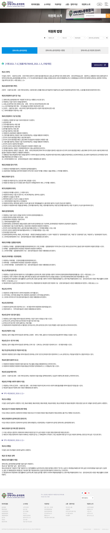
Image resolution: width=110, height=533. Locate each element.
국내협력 (68, 515)
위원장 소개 (89, 509)
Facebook (82, 493)
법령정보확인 (98, 65)
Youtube (85, 493)
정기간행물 (25, 511)
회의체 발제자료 (48, 509)
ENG (99, 4)
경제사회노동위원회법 (94, 38)
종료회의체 (4, 521)
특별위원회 (4, 509)
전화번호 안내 (97, 529)
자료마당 (58, 4)
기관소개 (64, 38)
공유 (106, 37)
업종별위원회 (5, 513)
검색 (108, 16)
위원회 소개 (86, 4)
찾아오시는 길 (90, 515)
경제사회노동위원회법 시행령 (55, 50)
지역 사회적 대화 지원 (71, 511)
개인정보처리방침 (87, 529)
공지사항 (25, 519)
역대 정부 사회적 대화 (49, 517)
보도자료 (25, 509)
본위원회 (4, 507)
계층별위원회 (5, 515)
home (44, 38)
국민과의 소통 (69, 507)
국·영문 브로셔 (69, 513)
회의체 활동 (35, 4)
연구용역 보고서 (48, 513)
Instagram (88, 493)
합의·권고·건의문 (48, 507)
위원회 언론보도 (27, 515)
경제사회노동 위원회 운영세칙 (90, 50)
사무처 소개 (89, 513)
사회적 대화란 (90, 507)
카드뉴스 (25, 513)
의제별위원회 (5, 511)
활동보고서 (47, 515)
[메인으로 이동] (13, 3)
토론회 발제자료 (48, 511)
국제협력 (68, 509)
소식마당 (47, 4)
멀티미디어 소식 (27, 517)
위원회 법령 (77, 38)
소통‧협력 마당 (71, 4)
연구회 (3, 517)
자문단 (3, 519)
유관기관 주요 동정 (27, 521)
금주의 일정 (26, 507)
